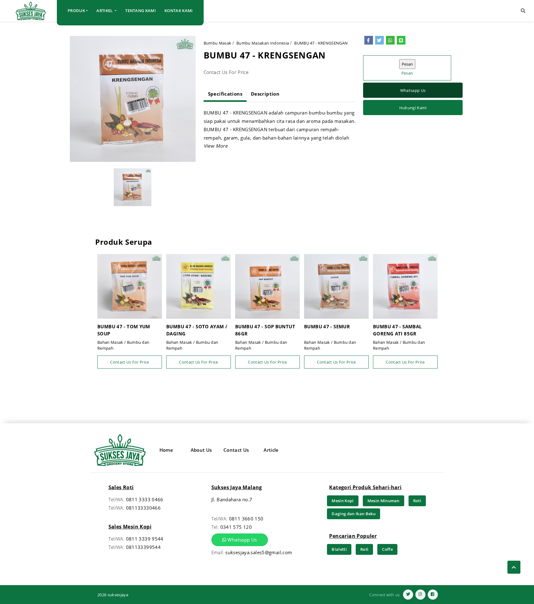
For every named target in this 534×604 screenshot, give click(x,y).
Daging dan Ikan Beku (353, 513)
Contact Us (236, 450)
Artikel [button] (105, 10)
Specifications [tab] (225, 94)
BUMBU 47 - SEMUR (327, 326)
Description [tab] (265, 94)
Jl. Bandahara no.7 (231, 499)
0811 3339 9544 (144, 539)
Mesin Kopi (343, 500)
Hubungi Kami (413, 107)
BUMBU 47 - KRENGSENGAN (321, 43)
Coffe (387, 549)
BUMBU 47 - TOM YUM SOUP (123, 330)
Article (271, 450)
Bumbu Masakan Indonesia (262, 43)
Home (166, 450)
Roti (417, 500)
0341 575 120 (236, 527)
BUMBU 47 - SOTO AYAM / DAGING (196, 330)
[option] (133, 99)
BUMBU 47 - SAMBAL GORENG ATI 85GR (397, 330)
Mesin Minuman (383, 500)
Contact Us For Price (129, 362)
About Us (201, 450)
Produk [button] (76, 10)
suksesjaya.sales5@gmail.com (258, 552)
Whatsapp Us (413, 90)
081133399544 (143, 547)
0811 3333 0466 (144, 499)
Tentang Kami (140, 10)
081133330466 (143, 508)
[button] (523, 10)
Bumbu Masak (217, 43)
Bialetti (339, 549)
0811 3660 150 (246, 519)
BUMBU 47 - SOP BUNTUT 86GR (265, 330)
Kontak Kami (178, 10)
